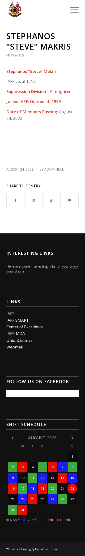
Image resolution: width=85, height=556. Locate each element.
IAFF (10, 313)
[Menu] (72, 9)
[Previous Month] (12, 437)
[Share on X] (33, 200)
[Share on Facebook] (16, 200)
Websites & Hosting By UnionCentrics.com (33, 549)
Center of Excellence (24, 326)
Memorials (15, 55)
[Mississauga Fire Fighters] (35, 9)
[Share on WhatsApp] (51, 200)
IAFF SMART (17, 320)
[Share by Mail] (69, 200)
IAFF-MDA (15, 333)
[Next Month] (72, 437)
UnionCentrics (19, 340)
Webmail (14, 347)
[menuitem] (72, 9)
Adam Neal (54, 169)
